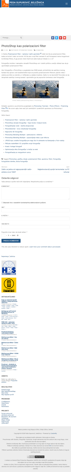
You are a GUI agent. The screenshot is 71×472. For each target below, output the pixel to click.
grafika (20, 159)
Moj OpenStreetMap (8, 391)
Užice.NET (5, 423)
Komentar (5, 186)
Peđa (14, 304)
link (50, 445)
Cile (2, 326)
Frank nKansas (13, 316)
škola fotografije (22, 161)
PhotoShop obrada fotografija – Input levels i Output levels (25, 123)
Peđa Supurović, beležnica (27, 2)
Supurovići (5, 421)
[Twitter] (56, 37)
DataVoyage (5, 390)
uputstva (45, 159)
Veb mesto (5, 224)
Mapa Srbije (5, 420)
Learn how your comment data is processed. (45, 247)
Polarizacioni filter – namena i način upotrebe (24, 54)
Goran (7, 327)
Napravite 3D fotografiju (13, 132)
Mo (15, 318)
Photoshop (14, 50)
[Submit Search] (21, 38)
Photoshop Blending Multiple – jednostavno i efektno (23, 135)
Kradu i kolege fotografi (13, 146)
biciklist (3, 305)
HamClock (5, 403)
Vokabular (5, 418)
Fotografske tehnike (25, 50)
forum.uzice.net (6, 413)
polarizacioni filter (34, 159)
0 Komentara (39, 50)
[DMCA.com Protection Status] (35, 458)
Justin (6, 316)
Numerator (5, 406)
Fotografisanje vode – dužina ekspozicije (19, 126)
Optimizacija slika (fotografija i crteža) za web (21, 149)
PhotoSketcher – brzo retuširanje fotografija (20, 129)
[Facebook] (52, 37)
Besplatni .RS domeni (8, 417)
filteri (50, 159)
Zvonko (3, 371)
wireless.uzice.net (7, 415)
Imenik (3, 405)
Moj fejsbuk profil (7, 394)
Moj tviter (4, 393)
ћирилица (5, 256)
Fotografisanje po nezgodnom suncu (18, 152)
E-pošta (4, 215)
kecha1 (3, 327)
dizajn (25, 159)
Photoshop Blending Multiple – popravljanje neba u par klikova (27, 137)
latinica (12, 256)
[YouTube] (60, 37)
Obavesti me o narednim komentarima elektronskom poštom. (24, 203)
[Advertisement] (35, 21)
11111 (16, 315)
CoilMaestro (5, 401)
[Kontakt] (64, 37)
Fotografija (57, 159)
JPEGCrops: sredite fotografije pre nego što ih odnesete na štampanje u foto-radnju (34, 140)
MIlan (10, 326)
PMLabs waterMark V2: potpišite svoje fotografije (22, 143)
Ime (3, 207)
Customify (54, 433)
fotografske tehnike (8, 161)
